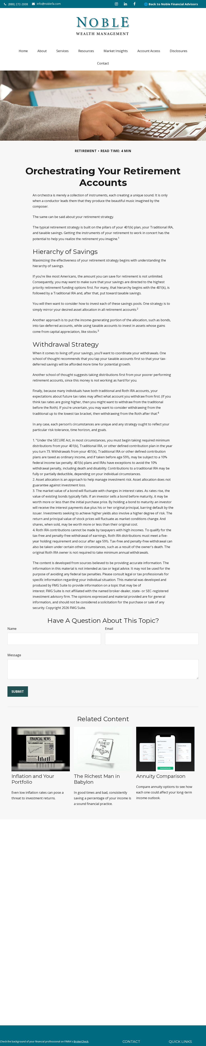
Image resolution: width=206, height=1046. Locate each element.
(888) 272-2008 (18, 4)
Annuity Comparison (160, 776)
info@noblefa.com (49, 4)
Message (14, 655)
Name (11, 628)
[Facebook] (134, 4)
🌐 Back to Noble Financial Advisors (171, 4)
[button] (23, 51)
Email (109, 628)
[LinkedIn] (125, 4)
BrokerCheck (81, 1041)
